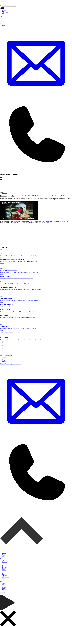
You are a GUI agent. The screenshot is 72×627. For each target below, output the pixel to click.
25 (2, 344)
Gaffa (3, 563)
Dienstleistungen (4, 587)
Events (3, 11)
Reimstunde (4, 573)
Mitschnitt (3, 569)
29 (2, 348)
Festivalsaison (4, 562)
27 (2, 346)
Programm (4, 10)
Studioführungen (5, 360)
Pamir (3, 571)
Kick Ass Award (4, 567)
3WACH (3, 560)
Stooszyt (3, 576)
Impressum (4, 361)
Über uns (3, 583)
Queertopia (4, 572)
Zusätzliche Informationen (6, 3)
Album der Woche (3, 171)
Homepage (4, 1)
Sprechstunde (4, 575)
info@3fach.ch (12, 364)
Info (3, 13)
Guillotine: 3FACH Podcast (6, 564)
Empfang (3, 588)
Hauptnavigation (4, 2)
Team (3, 584)
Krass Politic (4, 568)
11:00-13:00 (8, 19)
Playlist (3, 25)
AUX (3, 561)
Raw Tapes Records (38, 195)
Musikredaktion (4, 193)
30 (2, 349)
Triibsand (3, 578)
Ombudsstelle (4, 358)
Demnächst (2, 19)
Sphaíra (3, 574)
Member (3, 586)
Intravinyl (3, 565)
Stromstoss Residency (5, 577)
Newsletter (4, 359)
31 (2, 350)
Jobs (3, 585)
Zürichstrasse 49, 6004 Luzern (5, 364)
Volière (5, 12)
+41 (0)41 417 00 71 (18, 364)
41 (2, 352)
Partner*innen (4, 589)
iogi (1, 194)
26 (2, 345)
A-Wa (23, 195)
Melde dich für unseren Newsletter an (6, 355)
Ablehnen (2, 593)
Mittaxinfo (4, 570)
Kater (5, 19)
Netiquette (4, 357)
